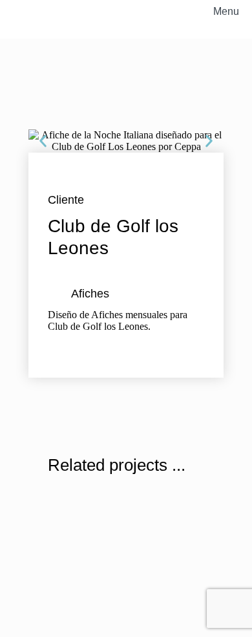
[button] (43, 141)
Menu (226, 11)
